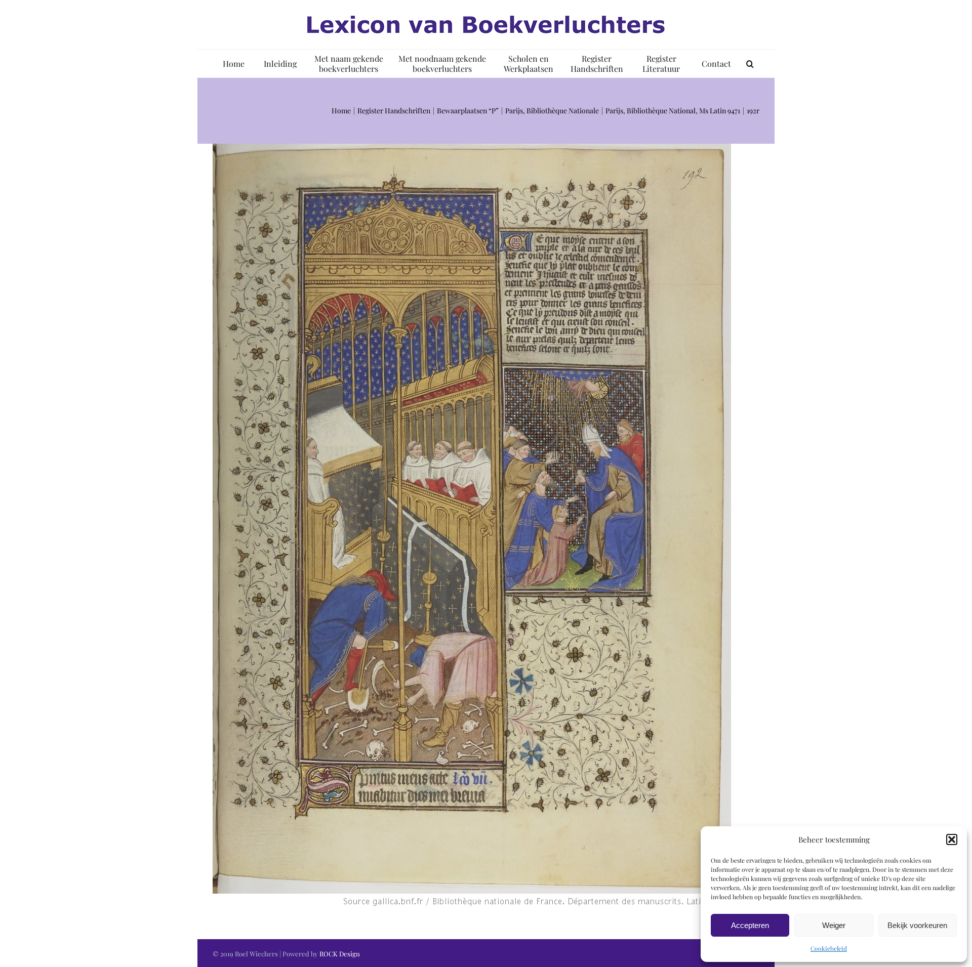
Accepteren (750, 925)
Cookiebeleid (829, 948)
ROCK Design (339, 953)
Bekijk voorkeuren (917, 925)
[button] (952, 839)
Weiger (833, 925)
